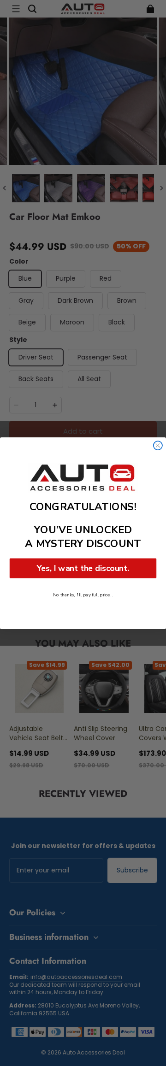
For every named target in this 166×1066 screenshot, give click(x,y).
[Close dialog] (158, 445)
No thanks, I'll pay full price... (83, 594)
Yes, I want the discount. (83, 567)
